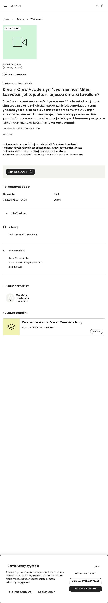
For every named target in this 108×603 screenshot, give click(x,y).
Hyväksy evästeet (85, 588)
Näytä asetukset (85, 573)
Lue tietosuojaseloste (19, 592)
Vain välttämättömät (85, 581)
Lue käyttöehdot (46, 592)
